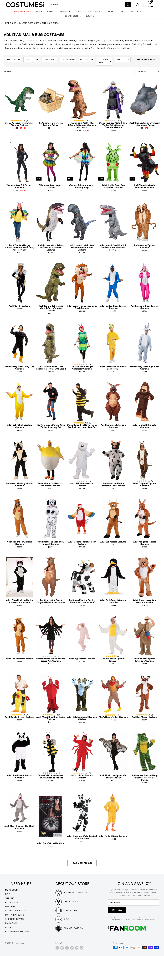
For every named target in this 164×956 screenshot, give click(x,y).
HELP (7, 894)
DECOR (110, 11)
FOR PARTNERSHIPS (14, 914)
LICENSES (64, 11)
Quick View (27, 82)
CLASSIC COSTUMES (29, 23)
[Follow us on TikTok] (81, 948)
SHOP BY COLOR (71, 16)
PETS (122, 11)
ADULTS (50, 11)
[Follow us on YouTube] (77, 948)
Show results (145, 59)
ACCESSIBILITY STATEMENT (18, 931)
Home (8, 23)
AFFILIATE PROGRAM (15, 910)
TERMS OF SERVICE (14, 918)
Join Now (116, 910)
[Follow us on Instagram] (67, 948)
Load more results (82, 863)
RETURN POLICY (12, 902)
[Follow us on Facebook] (57, 948)
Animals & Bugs (50, 23)
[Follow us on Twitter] (62, 948)
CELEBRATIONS (137, 11)
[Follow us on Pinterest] (72, 948)
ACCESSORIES (94, 11)
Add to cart (19, 134)
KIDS (38, 11)
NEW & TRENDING (21, 11)
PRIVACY (9, 927)
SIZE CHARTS (11, 906)
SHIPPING (9, 898)
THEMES (78, 11)
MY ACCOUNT (12, 889)
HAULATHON (11, 923)
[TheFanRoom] (127, 928)
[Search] (128, 4)
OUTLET (88, 16)
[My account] (137, 4)
